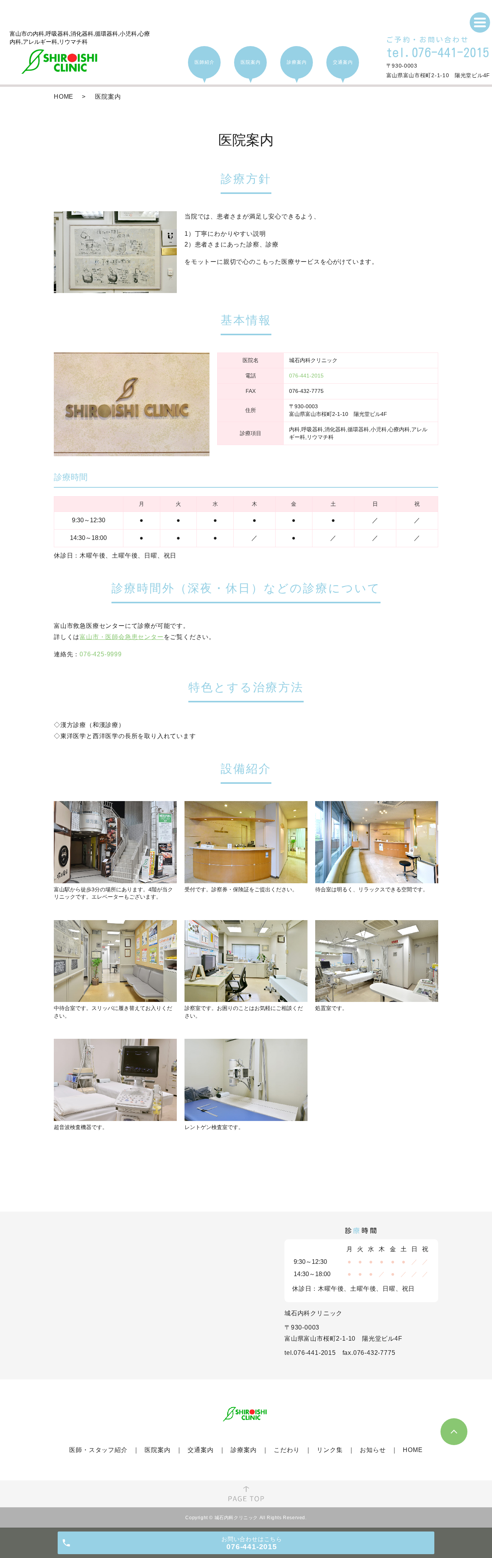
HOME (63, 96)
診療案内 (243, 1450)
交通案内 (200, 1450)
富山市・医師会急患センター (121, 637)
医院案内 (157, 1450)
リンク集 (329, 1450)
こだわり (286, 1450)
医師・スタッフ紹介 (98, 1450)
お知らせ (373, 1450)
